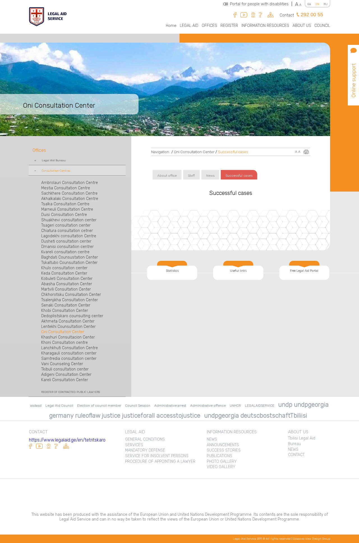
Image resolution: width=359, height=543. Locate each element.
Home (171, 25)
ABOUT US (302, 25)
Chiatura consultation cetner (67, 230)
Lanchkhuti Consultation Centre (69, 348)
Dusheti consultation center (66, 241)
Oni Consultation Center (62, 332)
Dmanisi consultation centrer (67, 246)
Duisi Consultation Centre (64, 214)
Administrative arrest (170, 406)
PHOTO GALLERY (222, 461)
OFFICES (209, 25)
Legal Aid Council (59, 406)
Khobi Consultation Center (64, 310)
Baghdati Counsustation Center (69, 257)
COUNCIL (322, 25)
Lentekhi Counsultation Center (68, 326)
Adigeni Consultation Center (66, 374)
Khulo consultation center (64, 268)
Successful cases (233, 152)
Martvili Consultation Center (66, 289)
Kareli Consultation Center (64, 380)
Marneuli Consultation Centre (67, 209)
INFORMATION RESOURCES (265, 25)
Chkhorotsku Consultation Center (71, 294)
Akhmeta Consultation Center (68, 321)
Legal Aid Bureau (54, 160)
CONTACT (296, 454)
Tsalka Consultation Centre (65, 204)
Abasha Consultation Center (66, 284)
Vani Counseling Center (62, 364)
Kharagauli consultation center (68, 353)
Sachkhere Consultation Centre (69, 193)
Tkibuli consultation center (65, 369)
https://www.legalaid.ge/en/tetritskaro (67, 440)
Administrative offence (208, 406)
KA (309, 4)
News (210, 176)
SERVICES (134, 445)
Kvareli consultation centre (65, 252)
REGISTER (229, 25)
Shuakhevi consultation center (68, 220)
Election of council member (99, 406)
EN (317, 4)
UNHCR (235, 406)
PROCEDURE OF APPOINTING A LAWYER (160, 461)
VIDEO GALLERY (221, 466)
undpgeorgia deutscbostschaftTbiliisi (255, 415)
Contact (287, 15)
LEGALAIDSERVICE (259, 406)
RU (326, 4)
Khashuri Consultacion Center (68, 337)
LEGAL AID (189, 25)
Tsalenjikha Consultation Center (69, 300)
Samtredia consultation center (68, 358)
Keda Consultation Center (64, 273)
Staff (191, 176)
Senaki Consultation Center (65, 305)
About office (167, 176)
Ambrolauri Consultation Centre (69, 182)
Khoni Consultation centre (64, 342)
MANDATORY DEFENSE (145, 450)
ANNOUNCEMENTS (223, 445)
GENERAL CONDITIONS (145, 439)
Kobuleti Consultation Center (67, 278)
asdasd (36, 406)
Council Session (137, 406)
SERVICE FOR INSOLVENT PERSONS (156, 456)
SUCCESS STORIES (224, 450)
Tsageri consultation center (66, 225)
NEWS (212, 439)
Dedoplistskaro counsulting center (72, 316)
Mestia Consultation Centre (65, 188)
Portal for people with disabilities (261, 4)
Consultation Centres (56, 170)
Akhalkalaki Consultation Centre (69, 198)
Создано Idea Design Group (311, 538)
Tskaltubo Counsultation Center (69, 262)
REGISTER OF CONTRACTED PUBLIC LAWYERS (70, 392)
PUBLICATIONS (219, 456)
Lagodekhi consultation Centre (68, 236)
